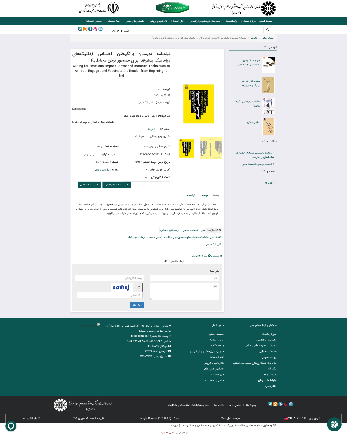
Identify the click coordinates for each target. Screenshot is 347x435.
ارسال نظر (137, 305)
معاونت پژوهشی (266, 339)
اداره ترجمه (270, 374)
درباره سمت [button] (249, 21)
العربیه (126, 31)
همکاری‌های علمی (213, 368)
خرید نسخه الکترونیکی (116, 185)
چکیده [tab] (216, 195)
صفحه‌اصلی (268, 38)
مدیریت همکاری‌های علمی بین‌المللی (255, 363)
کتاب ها (219, 405)
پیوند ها (251, 405)
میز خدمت (217, 374)
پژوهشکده (217, 345)
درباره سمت (217, 339)
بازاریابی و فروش (214, 363)
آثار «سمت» (177, 21)
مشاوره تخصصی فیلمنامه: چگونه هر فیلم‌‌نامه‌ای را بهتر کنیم (255, 155)
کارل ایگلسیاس (213, 244)
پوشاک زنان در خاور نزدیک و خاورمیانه (250, 83)
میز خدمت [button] (113, 21)
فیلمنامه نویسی (190, 230)
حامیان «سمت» (94, 21)
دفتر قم (272, 368)
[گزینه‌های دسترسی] (334, 424)
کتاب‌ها (254, 38)
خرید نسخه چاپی (89, 185)
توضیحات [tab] (190, 195)
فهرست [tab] (204, 195)
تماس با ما (234, 405)
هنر (158, 89)
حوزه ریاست (269, 334)
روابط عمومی (269, 357)
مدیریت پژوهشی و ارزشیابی (207, 351)
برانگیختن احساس (169, 230)
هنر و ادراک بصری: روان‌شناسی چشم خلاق (248, 62)
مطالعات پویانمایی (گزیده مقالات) (247, 104)
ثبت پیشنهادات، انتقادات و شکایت (188, 405)
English (115, 31)
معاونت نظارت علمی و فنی (261, 345)
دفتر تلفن (271, 386)
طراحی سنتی (253, 122)
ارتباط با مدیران (267, 380)
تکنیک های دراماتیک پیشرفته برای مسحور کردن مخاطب (192, 237)
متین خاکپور (155, 237)
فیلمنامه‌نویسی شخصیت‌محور (257, 164)
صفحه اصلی (265, 21)
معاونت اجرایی (268, 351)
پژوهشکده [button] (231, 21)
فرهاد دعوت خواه (136, 237)
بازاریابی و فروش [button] (158, 21)
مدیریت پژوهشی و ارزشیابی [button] (204, 21)
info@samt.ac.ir (140, 336)
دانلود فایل (101, 170)
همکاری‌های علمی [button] (134, 21)
